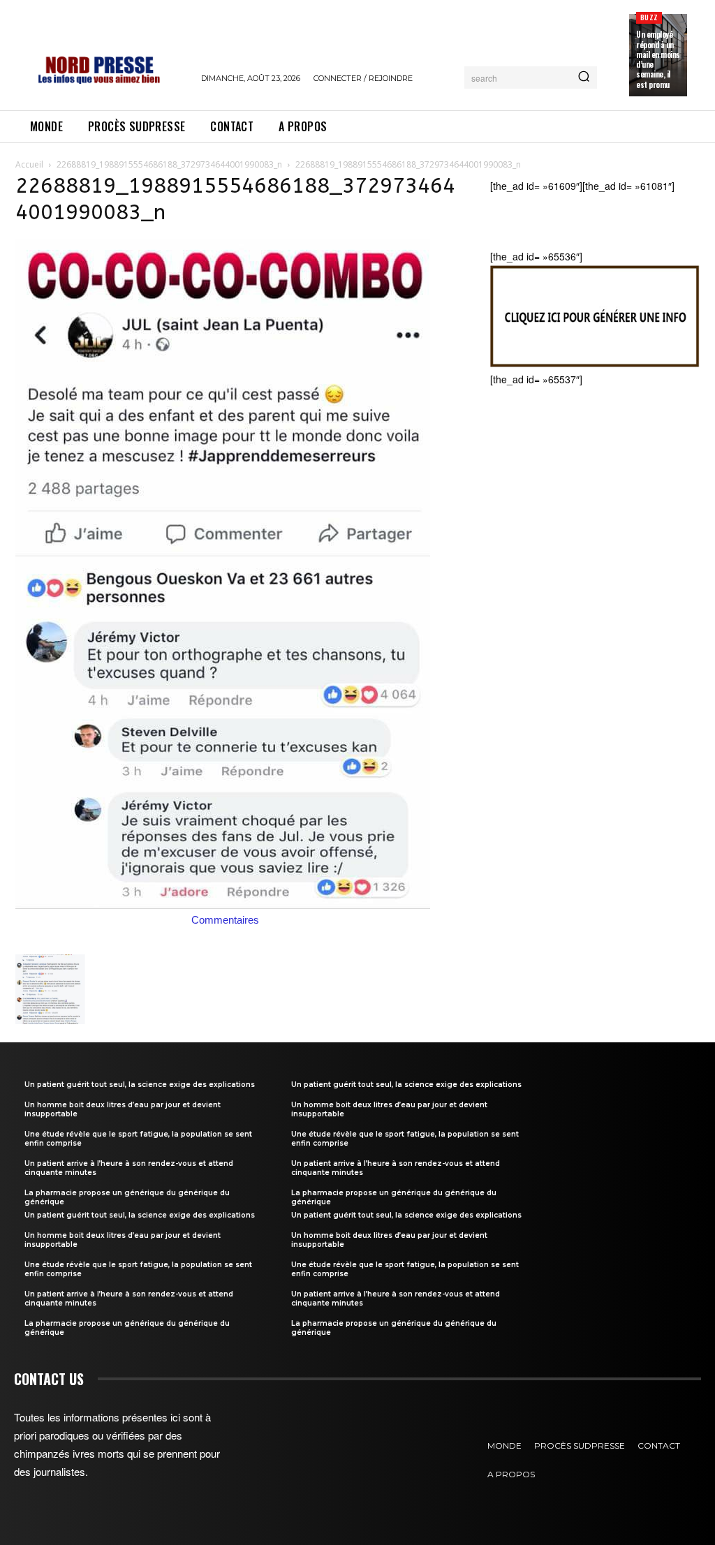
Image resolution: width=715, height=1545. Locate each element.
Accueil (29, 164)
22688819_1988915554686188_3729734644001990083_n (169, 164)
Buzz (649, 17)
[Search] (583, 77)
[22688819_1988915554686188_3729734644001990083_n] (222, 905)
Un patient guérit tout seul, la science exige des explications (139, 1084)
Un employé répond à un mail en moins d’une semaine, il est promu (658, 59)
